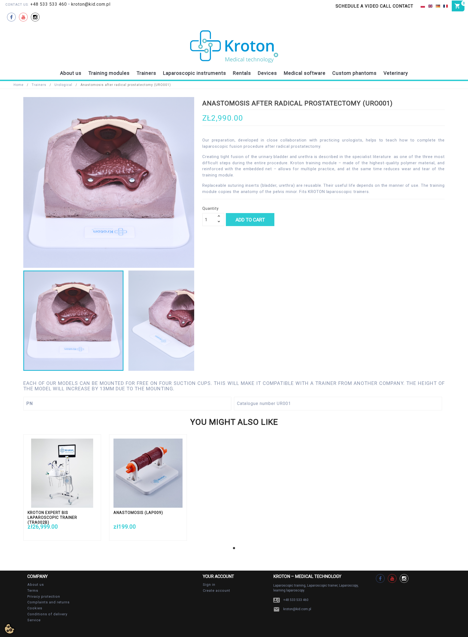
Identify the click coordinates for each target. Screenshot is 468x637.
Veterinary (396, 73)
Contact (403, 6)
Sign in (209, 585)
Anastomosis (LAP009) (138, 512)
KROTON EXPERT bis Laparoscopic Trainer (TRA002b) (52, 517)
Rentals (242, 73)
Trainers (146, 73)
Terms (32, 590)
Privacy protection (43, 596)
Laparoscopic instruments (194, 73)
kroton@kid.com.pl (90, 4)
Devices (267, 73)
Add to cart (250, 220)
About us (71, 73)
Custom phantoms (354, 73)
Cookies (34, 608)
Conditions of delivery (47, 614)
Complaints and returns (48, 602)
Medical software (305, 73)
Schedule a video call (363, 6)
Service (34, 620)
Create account (216, 590)
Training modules (109, 73)
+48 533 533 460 (48, 4)
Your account (218, 576)
